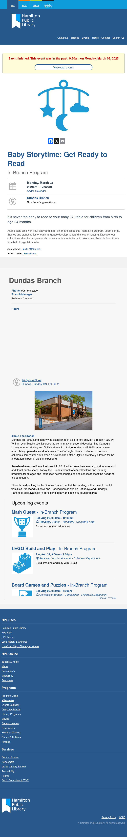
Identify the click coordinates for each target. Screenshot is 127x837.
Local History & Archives (14, 641)
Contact (105, 37)
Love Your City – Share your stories (20, 646)
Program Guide (10, 695)
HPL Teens (7, 637)
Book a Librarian (10, 757)
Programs (9, 688)
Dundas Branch (38, 198)
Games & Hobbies (11, 737)
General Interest (10, 723)
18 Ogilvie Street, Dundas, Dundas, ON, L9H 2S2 (40, 382)
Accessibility (8, 771)
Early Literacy (30, 253)
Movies (5, 718)
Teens (36, 5)
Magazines (7, 675)
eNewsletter (8, 700)
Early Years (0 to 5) (32, 248)
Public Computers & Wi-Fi (15, 780)
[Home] (16, 805)
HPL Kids (7, 632)
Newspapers (8, 671)
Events (85, 37)
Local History (48, 5)
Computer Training (11, 709)
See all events (107, 598)
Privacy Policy (109, 817)
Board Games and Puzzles (59, 585)
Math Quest (44, 512)
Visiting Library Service (14, 766)
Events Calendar (10, 704)
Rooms (5, 775)
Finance (6, 741)
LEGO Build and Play (54, 548)
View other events (63, 67)
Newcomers (8, 761)
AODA (122, 817)
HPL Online (10, 654)
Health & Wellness (11, 732)
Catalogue (62, 37)
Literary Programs (11, 714)
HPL (13, 5)
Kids (24, 5)
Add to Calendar (36, 191)
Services (8, 749)
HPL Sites (9, 620)
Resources (7, 680)
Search (116, 37)
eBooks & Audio (10, 661)
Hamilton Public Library (14, 627)
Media (5, 666)
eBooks (75, 37)
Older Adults (8, 728)
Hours (95, 37)
